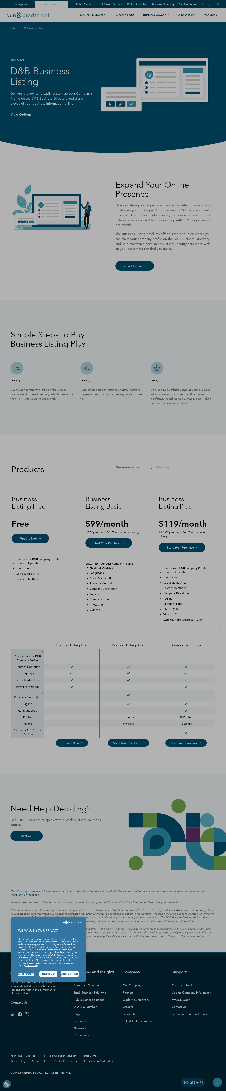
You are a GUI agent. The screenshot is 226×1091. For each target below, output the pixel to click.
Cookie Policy (31, 966)
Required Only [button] (48, 974)
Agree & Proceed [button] (69, 974)
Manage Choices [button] (26, 974)
